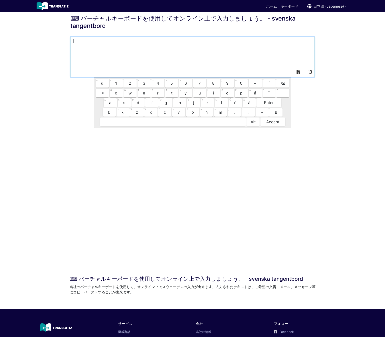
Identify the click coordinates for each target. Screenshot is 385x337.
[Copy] (309, 72)
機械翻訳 (130, 332)
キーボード (291, 6)
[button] (326, 6)
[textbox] (192, 57)
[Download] (298, 72)
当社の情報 (203, 332)
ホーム (271, 6)
